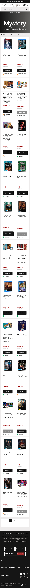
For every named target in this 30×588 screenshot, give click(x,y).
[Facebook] (19, 567)
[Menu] (2, 5)
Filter (4, 34)
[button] (24, 5)
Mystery (18, 12)
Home (11, 12)
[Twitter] (22, 567)
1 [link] (10, 520)
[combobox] (13, 9)
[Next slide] (29, 1)
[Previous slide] (1, 1)
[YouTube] (28, 567)
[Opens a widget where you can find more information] (23, 585)
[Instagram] (25, 567)
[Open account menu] (5, 5)
